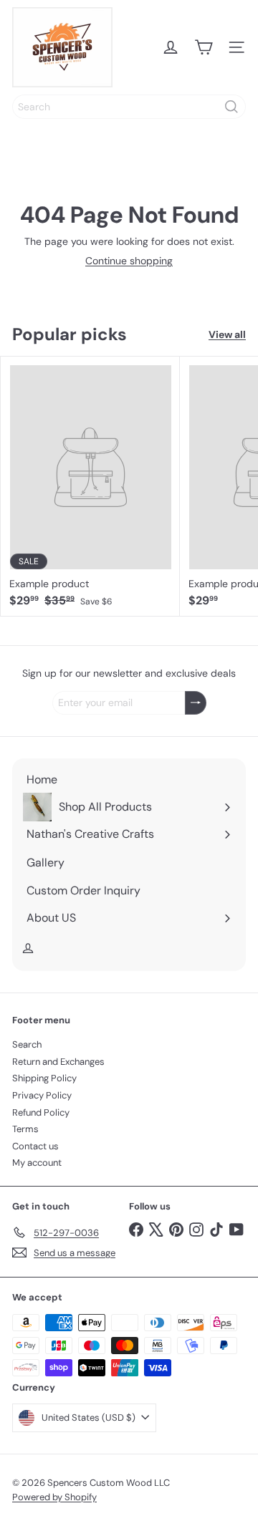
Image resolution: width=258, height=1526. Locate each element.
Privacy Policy (42, 1095)
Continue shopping (129, 260)
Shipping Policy (44, 1078)
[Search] (231, 107)
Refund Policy (41, 1112)
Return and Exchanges (58, 1062)
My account (37, 1162)
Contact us (35, 1146)
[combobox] (129, 107)
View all (227, 335)
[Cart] (203, 47)
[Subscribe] (195, 703)
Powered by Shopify (54, 1497)
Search (27, 1044)
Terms (25, 1129)
